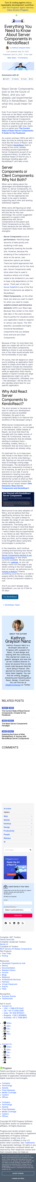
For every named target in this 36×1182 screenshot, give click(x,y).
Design (7, 827)
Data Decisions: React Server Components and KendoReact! (17, 485)
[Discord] (5, 1039)
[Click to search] (30, 849)
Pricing (5, 956)
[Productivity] (18, 831)
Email (5, 900)
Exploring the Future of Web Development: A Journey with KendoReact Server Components (15, 736)
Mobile (7, 820)
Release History (9, 970)
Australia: (15, 1018)
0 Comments (23, 58)
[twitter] (10, 923)
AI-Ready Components (22, 949)
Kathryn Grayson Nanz (21, 48)
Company (6, 1083)
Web (9, 58)
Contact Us (7, 1006)
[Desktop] (18, 824)
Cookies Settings (18, 1178)
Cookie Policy (6, 1166)
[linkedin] (14, 923)
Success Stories (9, 996)
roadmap (14, 562)
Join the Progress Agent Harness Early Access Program (18, 8)
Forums (5, 972)
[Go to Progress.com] (6, 1069)
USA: (14, 1008)
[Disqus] (18, 775)
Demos (5, 965)
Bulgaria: (15, 1015)
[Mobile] (18, 820)
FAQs (4, 989)
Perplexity (16, 79)
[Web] (18, 816)
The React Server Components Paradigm (14, 724)
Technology (7, 1085)
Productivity (9, 831)
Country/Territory (10, 907)
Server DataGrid (11, 287)
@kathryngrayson (13, 685)
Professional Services (11, 979)
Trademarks (30, 1143)
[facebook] (6, 923)
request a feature (9, 571)
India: (14, 1013)
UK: (14, 1011)
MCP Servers (5, 949)
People (7, 834)
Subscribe (18, 915)
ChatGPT (7, 79)
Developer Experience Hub (13, 963)
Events (5, 986)
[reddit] (18, 923)
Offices (5, 1097)
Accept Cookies (18, 1173)
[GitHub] (5, 1037)
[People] (18, 834)
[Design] (18, 827)
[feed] (23, 923)
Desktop (7, 823)
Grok (31, 79)
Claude (24, 79)
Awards (5, 1088)
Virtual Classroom (9, 984)
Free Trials (6, 953)
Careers (5, 1095)
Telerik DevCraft (7, 939)
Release (7, 838)
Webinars (6, 977)
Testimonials (7, 998)
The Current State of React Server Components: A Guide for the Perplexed (18, 130)
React (14, 58)
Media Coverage (9, 1092)
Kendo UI (4, 944)
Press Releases (8, 1090)
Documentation (8, 968)
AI (4, 842)
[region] (18, 1167)
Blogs (4, 975)
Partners (5, 982)
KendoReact (18, 145)
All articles (7, 809)
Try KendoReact (10, 597)
